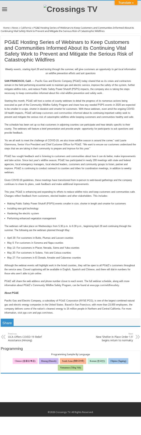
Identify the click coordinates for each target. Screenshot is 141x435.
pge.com (27, 312)
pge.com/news (45, 312)
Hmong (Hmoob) (48, 361)
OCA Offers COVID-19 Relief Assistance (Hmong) (25, 337)
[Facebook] (67, 407)
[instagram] (74, 407)
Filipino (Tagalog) (118, 361)
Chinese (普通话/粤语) (25, 361)
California (26, 27)
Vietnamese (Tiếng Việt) (70, 367)
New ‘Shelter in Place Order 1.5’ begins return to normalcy (114, 337)
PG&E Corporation (68, 300)
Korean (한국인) (97, 361)
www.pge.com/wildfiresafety (104, 285)
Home (6, 27)
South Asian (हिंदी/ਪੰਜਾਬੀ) (73, 361)
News (15, 27)
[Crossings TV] (70, 8)
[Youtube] (70, 407)
